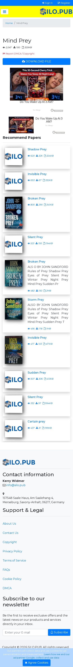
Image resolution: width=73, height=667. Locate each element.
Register (65, 2)
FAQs (6, 569)
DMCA (7, 588)
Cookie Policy (12, 579)
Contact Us (10, 533)
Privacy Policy (12, 551)
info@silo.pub (16, 485)
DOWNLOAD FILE (38, 61)
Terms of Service (14, 560)
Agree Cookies (38, 662)
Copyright (10, 542)
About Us (9, 523)
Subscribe (61, 632)
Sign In (49, 2)
